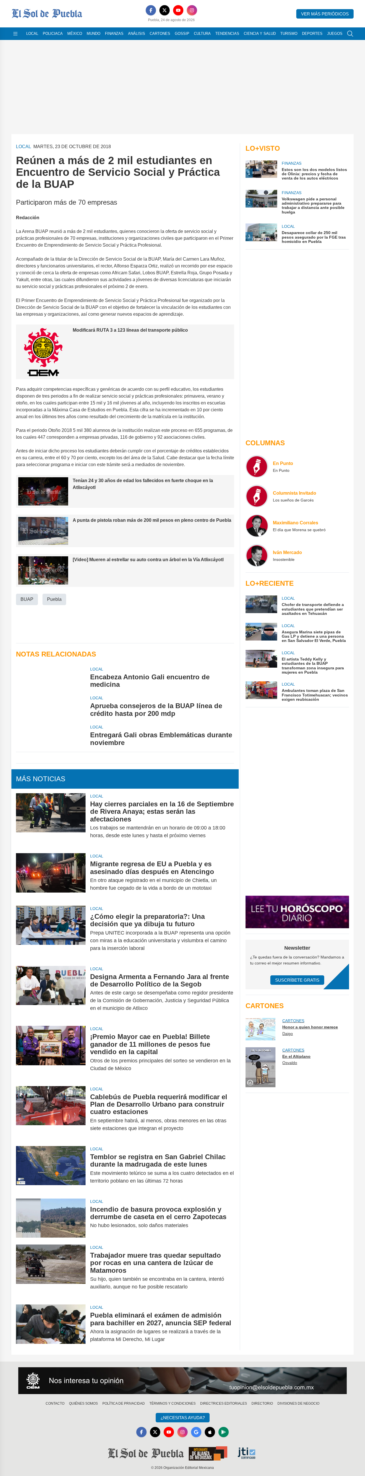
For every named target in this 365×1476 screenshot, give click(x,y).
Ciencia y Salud (260, 33)
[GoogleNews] (196, 1432)
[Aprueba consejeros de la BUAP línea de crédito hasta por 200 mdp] (51, 706)
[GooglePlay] (223, 1432)
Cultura (202, 33)
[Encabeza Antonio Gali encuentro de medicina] (51, 677)
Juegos (334, 33)
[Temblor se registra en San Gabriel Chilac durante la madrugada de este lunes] (51, 1169)
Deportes (312, 33)
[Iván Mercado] (257, 555)
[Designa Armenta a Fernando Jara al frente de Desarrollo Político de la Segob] (51, 992)
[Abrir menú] (15, 34)
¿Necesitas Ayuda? (183, 1417)
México (74, 33)
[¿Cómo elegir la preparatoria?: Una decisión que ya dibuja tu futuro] (51, 932)
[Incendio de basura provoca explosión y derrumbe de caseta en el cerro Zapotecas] (51, 1218)
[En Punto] (257, 466)
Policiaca (53, 33)
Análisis (136, 33)
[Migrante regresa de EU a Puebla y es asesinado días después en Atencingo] (51, 876)
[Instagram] (192, 10)
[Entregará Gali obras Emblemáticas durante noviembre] (51, 735)
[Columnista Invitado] (257, 496)
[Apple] (210, 1432)
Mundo (93, 33)
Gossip (182, 33)
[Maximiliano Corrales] (257, 525)
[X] (164, 10)
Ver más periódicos (325, 13)
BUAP (27, 599)
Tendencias (227, 33)
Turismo (288, 33)
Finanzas (114, 33)
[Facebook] (151, 10)
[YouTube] (178, 10)
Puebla (54, 599)
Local (32, 33)
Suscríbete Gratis (297, 980)
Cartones (160, 33)
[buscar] (350, 33)
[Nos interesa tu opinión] (182, 1380)
